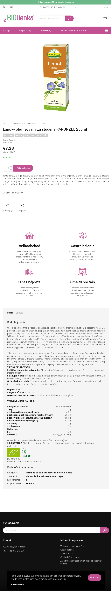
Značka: (9, 140)
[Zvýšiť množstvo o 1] (11, 166)
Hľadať (69, 18)
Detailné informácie (12, 192)
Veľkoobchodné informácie (53, 7)
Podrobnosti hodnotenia (36, 123)
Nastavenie (17, 584)
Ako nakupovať (67, 553)
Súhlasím (94, 577)
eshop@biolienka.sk (16, 546)
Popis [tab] (10, 312)
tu (65, 579)
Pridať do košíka (23, 168)
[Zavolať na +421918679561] (6, 7)
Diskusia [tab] (19, 312)
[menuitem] (26, 30)
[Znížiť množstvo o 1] (11, 169)
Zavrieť (25, 202)
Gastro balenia (67, 549)
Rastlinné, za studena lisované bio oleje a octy (49, 472)
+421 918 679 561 (15, 550)
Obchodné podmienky (70, 557)
